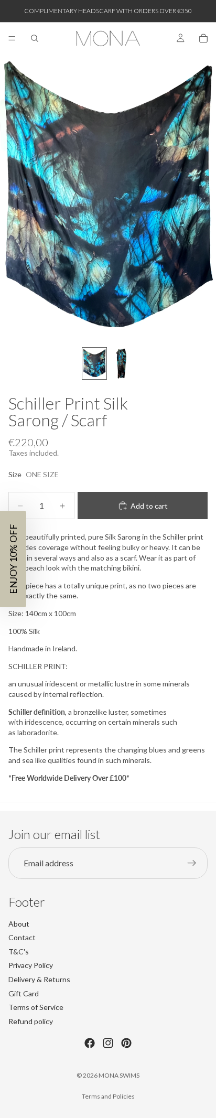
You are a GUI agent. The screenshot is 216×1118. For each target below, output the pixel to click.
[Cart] (203, 38)
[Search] (34, 38)
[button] (13, 559)
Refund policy (30, 1021)
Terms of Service (35, 1007)
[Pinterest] (126, 1043)
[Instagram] (108, 1043)
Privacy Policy (30, 965)
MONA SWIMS (119, 1075)
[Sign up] (192, 863)
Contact (22, 937)
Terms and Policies (108, 1096)
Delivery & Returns (39, 979)
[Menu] (12, 38)
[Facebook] (89, 1043)
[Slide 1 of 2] (94, 363)
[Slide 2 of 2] (121, 363)
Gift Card (23, 993)
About (18, 923)
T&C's (18, 951)
